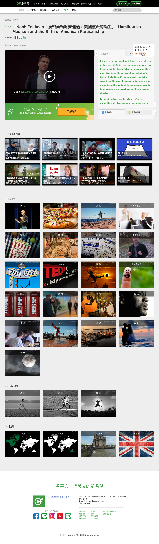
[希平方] (24, 3)
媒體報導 (94, 518)
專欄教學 (55, 10)
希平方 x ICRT (11, 20)
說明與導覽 (107, 514)
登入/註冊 (136, 3)
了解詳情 (72, 111)
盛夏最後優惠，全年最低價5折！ (35, 92)
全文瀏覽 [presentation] (104, 54)
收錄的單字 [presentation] (136, 112)
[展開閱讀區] (96, 53)
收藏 (9, 26)
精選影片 (32, 10)
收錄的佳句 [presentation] (109, 112)
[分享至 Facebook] (16, 37)
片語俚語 (44, 10)
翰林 (74, 10)
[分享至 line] (20, 37)
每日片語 (82, 516)
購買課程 (122, 3)
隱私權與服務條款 (109, 511)
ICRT (65, 10)
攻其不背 (82, 511)
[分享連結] (24, 37)
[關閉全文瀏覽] (155, 104)
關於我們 (94, 516)
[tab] (112, 53)
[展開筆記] (155, 112)
